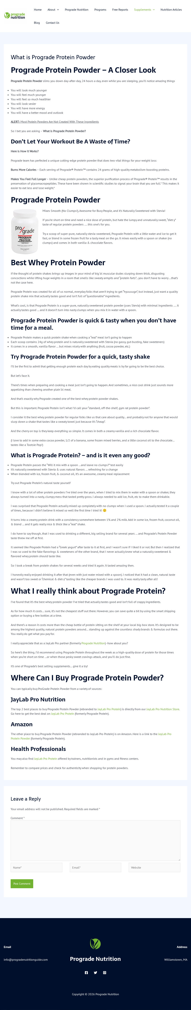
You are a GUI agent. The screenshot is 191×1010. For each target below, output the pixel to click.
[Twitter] (95, 972)
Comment (17, 818)
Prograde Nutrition (93, 643)
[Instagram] (104, 972)
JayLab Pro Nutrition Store (162, 709)
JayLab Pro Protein (109, 709)
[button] (57, 9)
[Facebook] (86, 972)
